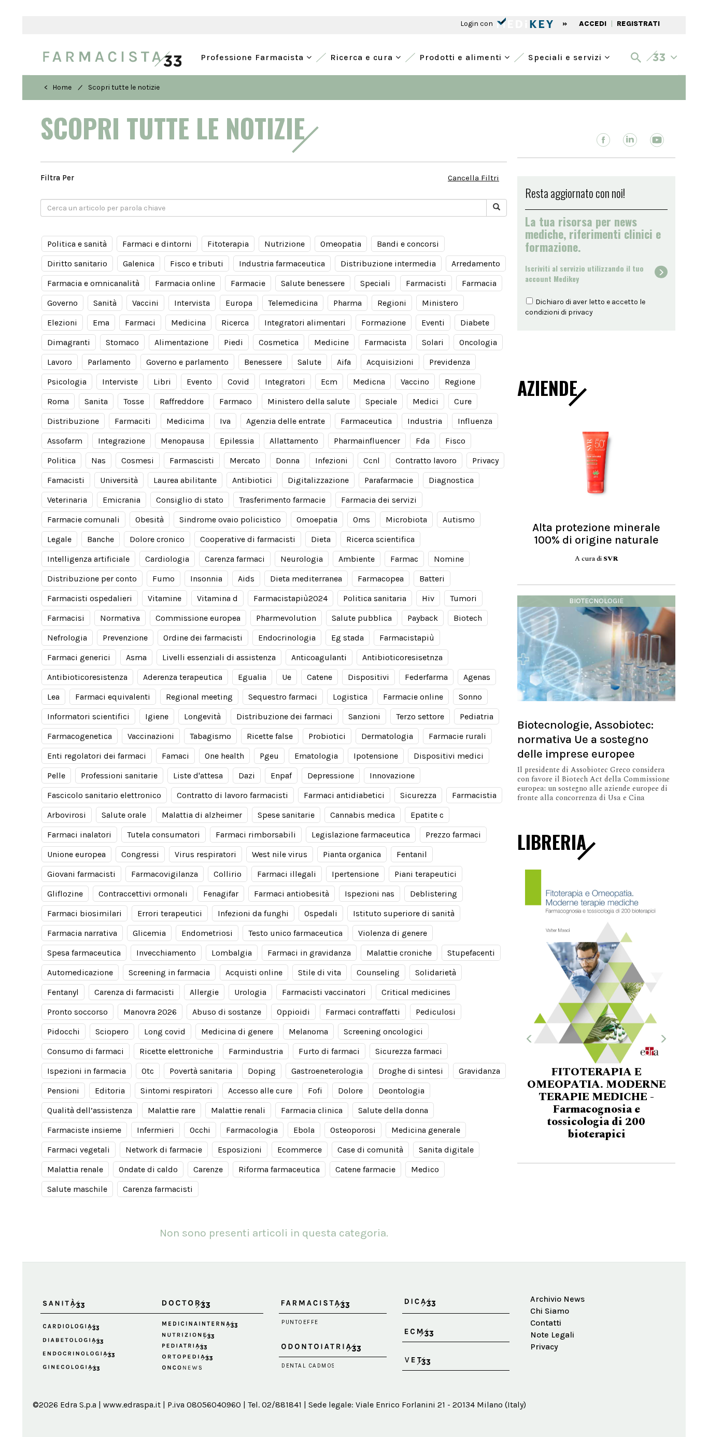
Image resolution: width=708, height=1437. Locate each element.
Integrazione (121, 441)
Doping (262, 1071)
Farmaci (140, 323)
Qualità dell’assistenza (89, 1110)
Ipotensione (375, 756)
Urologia (250, 992)
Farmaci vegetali (78, 1150)
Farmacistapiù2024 (290, 598)
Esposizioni (240, 1150)
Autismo (459, 519)
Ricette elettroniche (176, 1051)
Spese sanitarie (286, 815)
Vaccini (145, 303)
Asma (136, 657)
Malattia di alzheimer (202, 815)
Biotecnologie (596, 600)
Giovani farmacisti (81, 874)
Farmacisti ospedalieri (89, 598)
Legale (59, 539)
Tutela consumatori (163, 835)
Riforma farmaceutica (279, 1169)
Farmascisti (191, 460)
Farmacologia (252, 1130)
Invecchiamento (166, 953)
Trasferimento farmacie (282, 500)
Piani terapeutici (425, 874)
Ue (286, 677)
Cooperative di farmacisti (247, 539)
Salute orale (124, 815)
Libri (162, 382)
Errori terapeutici (169, 913)
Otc (147, 1071)
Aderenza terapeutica (182, 677)
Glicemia (149, 933)
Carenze (208, 1169)
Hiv (428, 598)
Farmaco (235, 401)
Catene (319, 677)
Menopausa (182, 441)
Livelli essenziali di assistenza (219, 657)
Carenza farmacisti (158, 1189)
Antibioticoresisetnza (402, 657)
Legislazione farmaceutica (360, 835)
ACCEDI (592, 23)
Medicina (188, 323)
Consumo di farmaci (85, 1051)
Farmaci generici (78, 657)
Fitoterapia (228, 244)
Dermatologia (387, 736)
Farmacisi (65, 618)
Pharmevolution (286, 618)
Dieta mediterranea (306, 579)
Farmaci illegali (286, 874)
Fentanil (412, 854)
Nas (98, 460)
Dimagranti (68, 342)
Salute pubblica (362, 618)
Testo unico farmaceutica (295, 933)
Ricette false (270, 736)
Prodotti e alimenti (461, 56)
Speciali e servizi (566, 56)
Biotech (468, 618)
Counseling (378, 972)
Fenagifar (220, 894)
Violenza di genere (392, 933)
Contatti (545, 1323)
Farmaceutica (366, 421)
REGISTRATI (638, 23)
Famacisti (65, 480)
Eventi (433, 323)
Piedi (233, 342)
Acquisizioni (390, 362)
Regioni (391, 303)
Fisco (455, 441)
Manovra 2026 (150, 1012)
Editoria (110, 1090)
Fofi (315, 1090)
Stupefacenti (471, 953)
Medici (425, 401)
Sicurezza (418, 795)
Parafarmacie (388, 480)
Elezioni (62, 323)
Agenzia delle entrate (285, 421)
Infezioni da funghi (253, 913)
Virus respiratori (205, 854)
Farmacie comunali (83, 519)
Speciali (375, 283)
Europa (238, 303)
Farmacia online (185, 283)
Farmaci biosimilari (84, 913)
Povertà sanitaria (200, 1071)
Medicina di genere (237, 1031)
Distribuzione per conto (92, 579)
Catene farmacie (365, 1169)
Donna (288, 460)
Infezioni (331, 460)
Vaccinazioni (151, 736)
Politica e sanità (77, 244)
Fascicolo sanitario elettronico (104, 795)
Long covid (165, 1031)
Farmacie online (413, 697)
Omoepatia (316, 519)
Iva (225, 421)
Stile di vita (319, 972)
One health (224, 756)
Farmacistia (474, 795)
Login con (477, 23)
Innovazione (392, 775)
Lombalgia (231, 953)
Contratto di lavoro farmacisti (232, 795)
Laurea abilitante (185, 480)
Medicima (185, 421)
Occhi (200, 1130)
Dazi (246, 775)
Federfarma (426, 677)
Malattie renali (238, 1110)
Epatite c (427, 815)
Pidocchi (63, 1031)
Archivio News (557, 1299)
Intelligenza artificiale (88, 559)
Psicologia (67, 382)
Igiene (156, 716)
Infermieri (155, 1130)
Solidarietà (435, 972)
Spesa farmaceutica (84, 953)
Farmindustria (256, 1051)
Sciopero (112, 1031)
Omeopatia (340, 244)
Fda (423, 441)
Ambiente (356, 559)
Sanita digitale (446, 1150)
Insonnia (206, 579)
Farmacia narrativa (82, 933)
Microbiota (406, 519)
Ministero (440, 303)
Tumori (463, 598)
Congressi (140, 854)
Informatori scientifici (88, 716)
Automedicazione (80, 972)
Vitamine (164, 598)
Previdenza (449, 362)
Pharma (347, 303)
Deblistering (433, 894)
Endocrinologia (287, 638)
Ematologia (316, 756)
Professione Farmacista (253, 56)
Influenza (475, 421)
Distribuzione (73, 421)
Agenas (476, 677)
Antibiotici (252, 480)
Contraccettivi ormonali (143, 894)
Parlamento (109, 362)
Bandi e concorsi (408, 244)
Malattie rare (171, 1110)
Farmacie (248, 283)
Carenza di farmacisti (134, 992)
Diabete (474, 323)
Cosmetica (279, 342)
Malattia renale (75, 1169)
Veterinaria (67, 500)
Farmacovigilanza (164, 874)
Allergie (204, 992)
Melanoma (308, 1031)
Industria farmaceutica (282, 263)
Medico (425, 1169)
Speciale (381, 401)
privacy (580, 312)
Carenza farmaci (235, 559)
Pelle (56, 775)
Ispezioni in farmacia (86, 1071)
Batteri (432, 579)
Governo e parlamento (187, 362)
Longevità (202, 716)
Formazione (383, 323)
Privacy (485, 460)
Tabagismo (210, 736)
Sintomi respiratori (176, 1090)
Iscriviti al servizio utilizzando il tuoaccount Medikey (584, 273)
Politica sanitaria (374, 598)
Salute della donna (393, 1110)
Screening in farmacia (169, 972)
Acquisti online (253, 972)
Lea (53, 697)
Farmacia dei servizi (379, 500)
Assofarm (64, 441)
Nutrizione (284, 244)
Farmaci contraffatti (362, 1012)
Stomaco (122, 342)
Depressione (330, 775)
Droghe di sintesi (410, 1071)
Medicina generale (425, 1130)
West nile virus (279, 854)
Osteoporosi (353, 1130)
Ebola (304, 1130)
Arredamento (475, 263)
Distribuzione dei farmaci (284, 716)
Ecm (329, 382)
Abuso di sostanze (226, 1012)
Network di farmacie (163, 1150)
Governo (62, 303)
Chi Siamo (549, 1311)
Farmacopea (381, 579)
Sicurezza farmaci (408, 1051)
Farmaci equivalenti (112, 697)
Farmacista (385, 342)
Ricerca (235, 323)
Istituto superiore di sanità (404, 913)
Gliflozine (65, 894)
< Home (58, 87)
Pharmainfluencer (367, 441)
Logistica (350, 697)
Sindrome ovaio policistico (230, 519)
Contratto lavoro (426, 460)
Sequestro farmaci (282, 697)
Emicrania (121, 500)
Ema (101, 323)
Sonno (470, 697)
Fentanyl (63, 992)
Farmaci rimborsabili (256, 835)
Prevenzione (125, 638)
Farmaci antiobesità (291, 894)
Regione (460, 382)
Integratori (285, 382)
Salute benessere (313, 283)
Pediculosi (436, 1012)
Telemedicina (293, 303)
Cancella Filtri (473, 177)
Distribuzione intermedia (388, 263)
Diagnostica (451, 480)
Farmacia (479, 283)
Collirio (228, 874)
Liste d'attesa (198, 775)
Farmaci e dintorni (157, 244)
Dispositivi (368, 677)
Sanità (105, 303)
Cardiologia (167, 559)
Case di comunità (370, 1150)
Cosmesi (137, 460)
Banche (100, 539)
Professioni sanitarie (119, 775)
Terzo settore (420, 716)
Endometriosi (207, 933)
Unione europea (76, 854)
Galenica (138, 263)
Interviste (120, 382)
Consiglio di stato (189, 500)
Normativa (120, 618)
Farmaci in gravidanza (309, 953)
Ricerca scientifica (380, 539)
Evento (199, 382)
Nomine (449, 559)
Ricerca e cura (362, 56)
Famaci (175, 756)
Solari (433, 342)
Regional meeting (199, 697)
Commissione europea (197, 618)
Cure (463, 401)
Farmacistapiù (406, 638)
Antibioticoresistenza (87, 677)
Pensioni (63, 1090)
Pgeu (269, 756)
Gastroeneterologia (327, 1071)
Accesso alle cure (260, 1090)
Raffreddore (182, 401)
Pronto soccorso (77, 1012)
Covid (238, 382)
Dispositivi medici (449, 756)
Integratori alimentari (305, 323)
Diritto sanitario (77, 263)
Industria (424, 421)
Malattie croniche (399, 953)
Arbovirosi (66, 815)
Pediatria (476, 716)
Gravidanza (479, 1071)
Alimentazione (181, 342)
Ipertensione (355, 874)
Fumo (163, 579)
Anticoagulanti (319, 657)
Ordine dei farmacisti (203, 638)
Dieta (321, 539)
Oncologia (478, 342)
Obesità (149, 519)
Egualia (252, 677)
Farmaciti (133, 421)
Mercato (245, 460)
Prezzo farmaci (453, 835)
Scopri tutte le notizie (124, 87)
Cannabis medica (362, 815)
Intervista (192, 303)
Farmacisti (426, 283)
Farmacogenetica (79, 736)
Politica (61, 460)
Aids (246, 579)
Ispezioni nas (369, 894)
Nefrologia (67, 638)
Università (119, 480)
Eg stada (347, 638)
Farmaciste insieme (84, 1130)
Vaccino (415, 382)
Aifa (344, 362)
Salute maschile (77, 1189)
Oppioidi (293, 1012)
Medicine (331, 342)
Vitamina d (217, 598)
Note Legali (552, 1335)
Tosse (133, 401)
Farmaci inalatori (79, 835)
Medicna (369, 382)
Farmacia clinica (312, 1110)
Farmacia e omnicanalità (93, 283)
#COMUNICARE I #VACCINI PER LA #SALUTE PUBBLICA (596, 1106)
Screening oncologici (383, 1031)
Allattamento (294, 441)
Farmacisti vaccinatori (324, 992)
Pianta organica (352, 854)
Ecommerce (299, 1150)
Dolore (350, 1090)
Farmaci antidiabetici (344, 795)
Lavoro (59, 362)
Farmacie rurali (457, 736)
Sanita (96, 401)
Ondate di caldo (148, 1169)
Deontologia (401, 1090)
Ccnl (371, 460)
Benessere (263, 362)
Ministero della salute (308, 401)
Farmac (404, 559)
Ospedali (320, 913)
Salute (309, 362)
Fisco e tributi (196, 263)
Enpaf (281, 775)
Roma (58, 401)
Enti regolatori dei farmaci (96, 756)
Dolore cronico (157, 539)
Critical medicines (415, 992)
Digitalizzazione (318, 480)
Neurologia (301, 559)
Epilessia (237, 441)
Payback (422, 618)
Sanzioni (364, 716)
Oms (361, 519)
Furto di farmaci (329, 1051)
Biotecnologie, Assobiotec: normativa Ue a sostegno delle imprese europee (585, 739)
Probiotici (327, 736)
